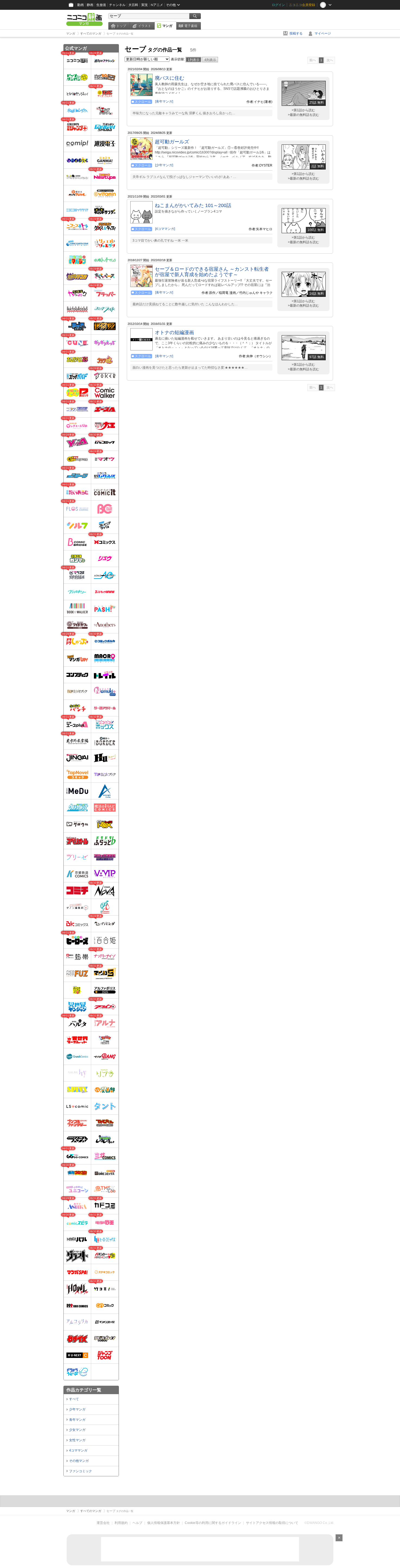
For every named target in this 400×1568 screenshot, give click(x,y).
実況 (144, 5)
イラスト (144, 26)
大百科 (133, 5)
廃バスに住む (169, 78)
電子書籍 (190, 26)
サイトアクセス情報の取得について (272, 1523)
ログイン (278, 5)
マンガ (167, 26)
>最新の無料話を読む (303, 115)
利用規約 (121, 1523)
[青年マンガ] (164, 101)
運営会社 (103, 1523)
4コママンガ (78, 1450)
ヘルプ (137, 1523)
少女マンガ (77, 1430)
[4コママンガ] (165, 229)
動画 (80, 5)
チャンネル (117, 5)
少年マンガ (77, 1409)
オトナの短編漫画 (174, 332)
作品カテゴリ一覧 (83, 1390)
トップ (121, 26)
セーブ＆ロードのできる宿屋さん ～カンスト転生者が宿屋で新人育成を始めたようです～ (212, 271)
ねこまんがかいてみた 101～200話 (193, 205)
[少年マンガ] (164, 165)
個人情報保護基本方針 (163, 1523)
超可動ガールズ (172, 141)
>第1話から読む (303, 110)
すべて (74, 1399)
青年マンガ (77, 1420)
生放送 (101, 5)
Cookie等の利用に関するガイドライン (213, 1523)
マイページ (323, 33)
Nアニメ (157, 5)
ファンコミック (80, 1471)
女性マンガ (77, 1440)
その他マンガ (79, 1461)
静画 (90, 5)
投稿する (296, 33)
